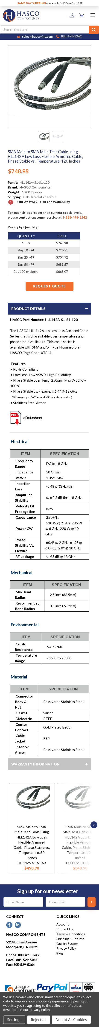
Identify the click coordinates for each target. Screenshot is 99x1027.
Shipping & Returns (70, 939)
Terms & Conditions (70, 934)
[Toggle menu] (92, 15)
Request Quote (49, 286)
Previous (10, 825)
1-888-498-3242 (74, 217)
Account (62, 924)
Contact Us (64, 929)
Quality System (67, 943)
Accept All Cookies (71, 1019)
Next (92, 825)
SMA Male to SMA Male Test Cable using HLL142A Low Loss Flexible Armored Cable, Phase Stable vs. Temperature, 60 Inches (32, 842)
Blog (59, 953)
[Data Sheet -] (57, 136)
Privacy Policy (66, 948)
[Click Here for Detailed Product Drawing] (16, 418)
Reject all (38, 1019)
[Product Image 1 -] (44, 136)
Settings (14, 1019)
